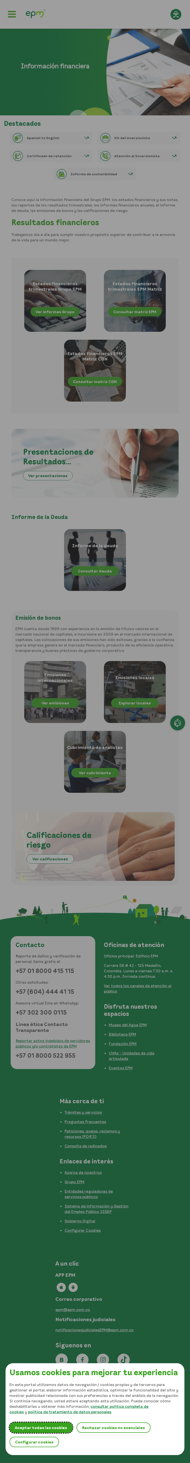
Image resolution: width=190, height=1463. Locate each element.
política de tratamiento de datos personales (69, 1411)
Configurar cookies (34, 1441)
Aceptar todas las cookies (41, 1427)
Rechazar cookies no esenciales (113, 1427)
